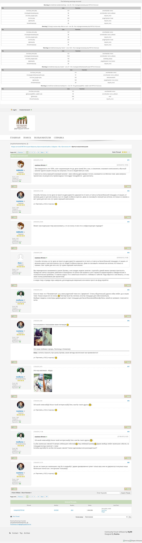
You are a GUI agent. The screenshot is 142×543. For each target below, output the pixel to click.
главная (15, 137)
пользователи (42, 137)
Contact (15, 533)
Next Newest (26, 493)
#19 (128, 431)
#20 (128, 462)
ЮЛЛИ (56, 510)
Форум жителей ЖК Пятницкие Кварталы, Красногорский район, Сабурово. (34, 147)
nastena (19, 201)
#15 (128, 290)
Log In (15, 110)
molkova (19, 300)
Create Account (24, 110)
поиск (27, 137)
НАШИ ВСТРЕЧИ (19, 510)
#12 (128, 191)
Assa (20, 263)
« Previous (20, 152)
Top (21, 533)
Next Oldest (16, 493)
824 (72, 510)
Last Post (104, 510)
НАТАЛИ (19, 170)
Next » (42, 152)
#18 (128, 401)
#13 (128, 222)
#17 (128, 366)
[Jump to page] (46, 152)
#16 (128, 320)
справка (59, 137)
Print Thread (16, 516)
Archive (27, 533)
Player (103, 512)
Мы (60, 147)
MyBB (130, 532)
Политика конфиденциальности (20, 524)
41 (38, 152)
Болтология (65, 147)
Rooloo (116, 534)
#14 (128, 252)
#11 (128, 160)
